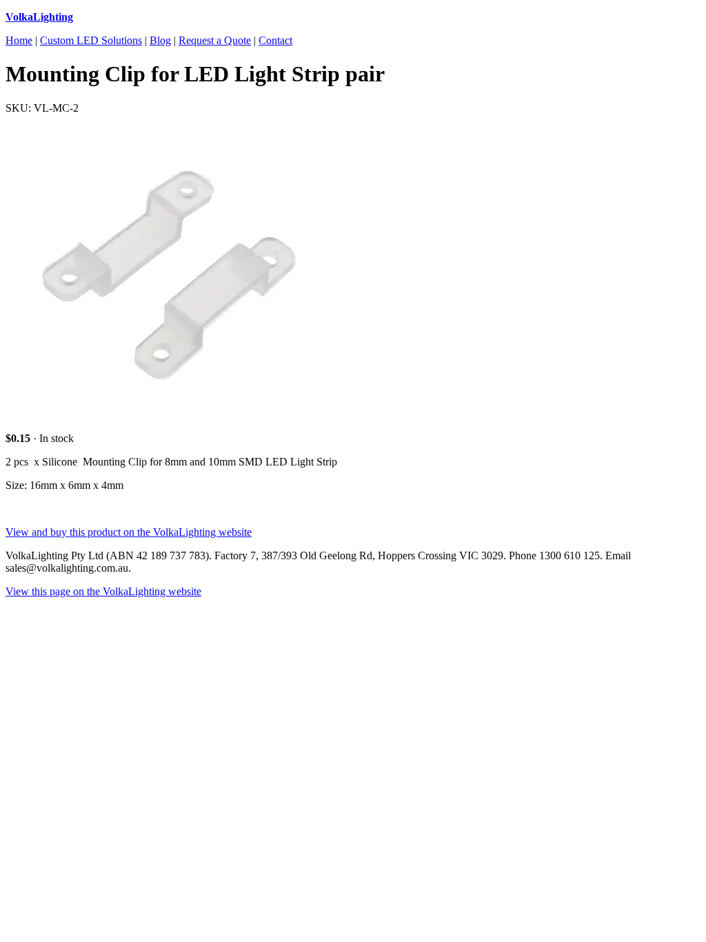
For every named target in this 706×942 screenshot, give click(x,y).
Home (19, 40)
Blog (160, 40)
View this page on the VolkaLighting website (103, 591)
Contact (275, 40)
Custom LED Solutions (91, 40)
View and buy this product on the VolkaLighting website (129, 532)
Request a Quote (215, 40)
